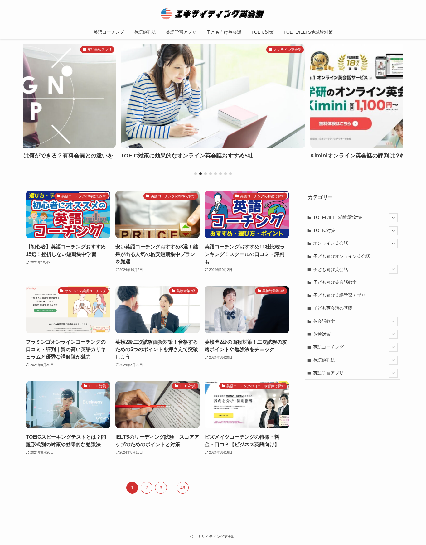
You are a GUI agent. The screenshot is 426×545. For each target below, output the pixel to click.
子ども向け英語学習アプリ (339, 295)
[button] (195, 173)
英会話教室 (324, 321)
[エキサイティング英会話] (213, 13)
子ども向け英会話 (330, 269)
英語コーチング (328, 347)
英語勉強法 (324, 360)
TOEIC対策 (324, 230)
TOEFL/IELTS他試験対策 (337, 217)
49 (182, 487)
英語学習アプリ (328, 372)
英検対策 (322, 334)
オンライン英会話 (330, 243)
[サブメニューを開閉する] (393, 217)
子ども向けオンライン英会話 (341, 256)
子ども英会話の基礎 (332, 308)
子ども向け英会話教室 (335, 282)
